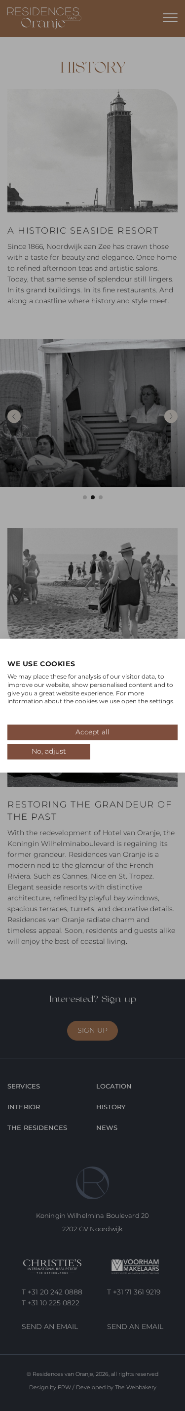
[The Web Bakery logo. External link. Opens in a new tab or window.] (13, 653)
